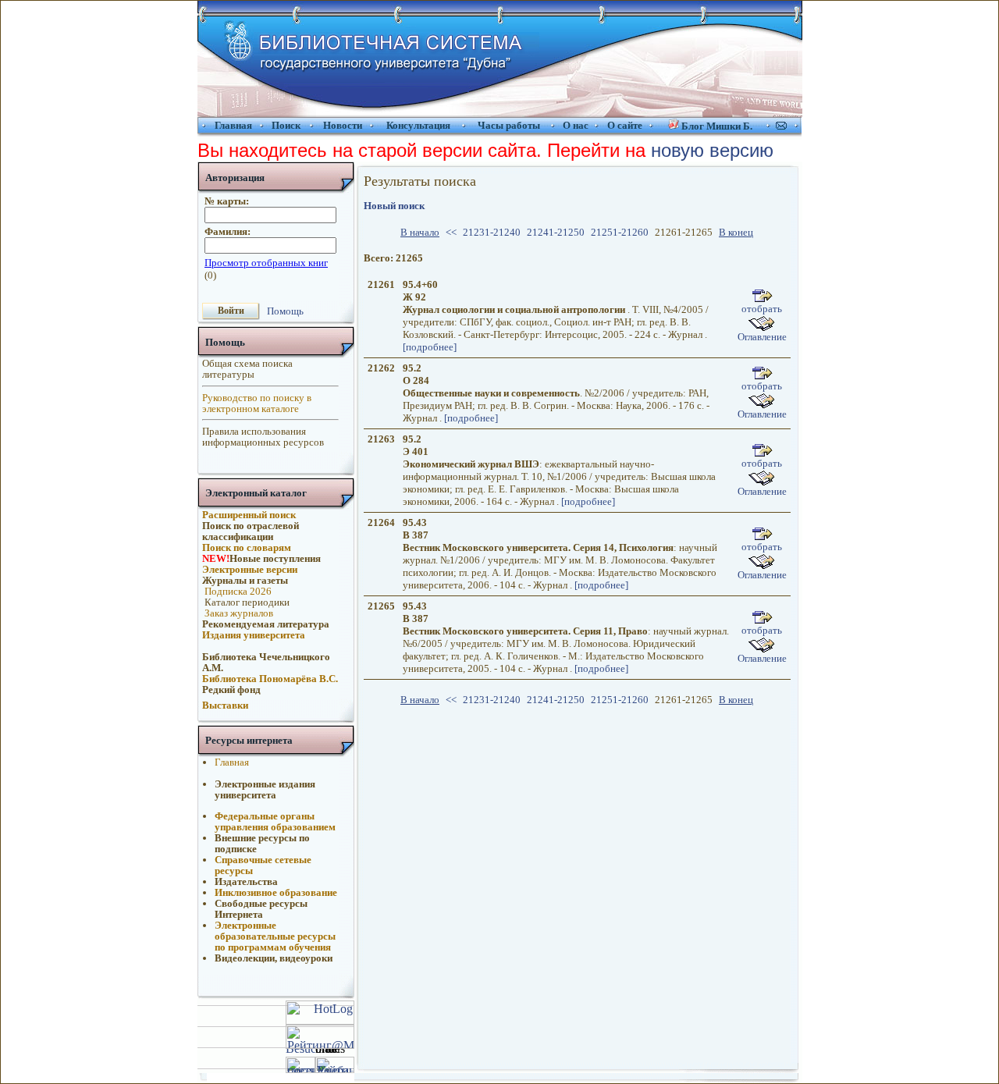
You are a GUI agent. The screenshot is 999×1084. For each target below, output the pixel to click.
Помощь (285, 310)
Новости (342, 125)
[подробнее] (430, 347)
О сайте (624, 125)
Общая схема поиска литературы (247, 368)
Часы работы (509, 125)
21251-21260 (620, 232)
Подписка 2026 (237, 591)
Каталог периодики (246, 602)
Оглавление (762, 337)
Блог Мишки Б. (716, 126)
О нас (575, 125)
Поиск (286, 125)
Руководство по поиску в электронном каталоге (256, 403)
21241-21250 (556, 232)
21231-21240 (492, 232)
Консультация (418, 125)
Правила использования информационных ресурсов (263, 436)
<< (451, 232)
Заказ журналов (237, 613)
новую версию (712, 150)
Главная (233, 125)
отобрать (761, 309)
